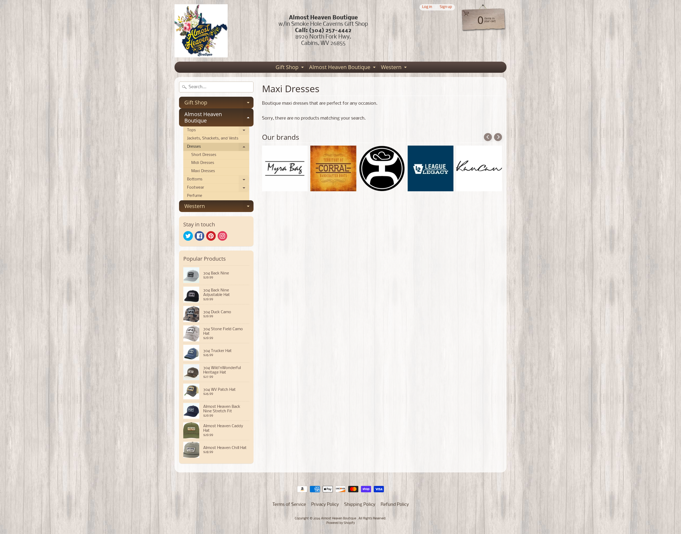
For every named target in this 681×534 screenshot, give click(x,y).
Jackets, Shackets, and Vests (212, 139)
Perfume (194, 196)
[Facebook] (199, 236)
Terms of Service (289, 504)
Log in (427, 7)
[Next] (498, 137)
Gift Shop (290, 68)
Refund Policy (395, 504)
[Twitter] (188, 236)
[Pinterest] (211, 236)
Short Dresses (203, 155)
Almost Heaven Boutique (343, 68)
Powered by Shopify (340, 523)
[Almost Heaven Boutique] (201, 30)
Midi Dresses (202, 163)
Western (394, 68)
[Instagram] (222, 236)
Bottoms (218, 180)
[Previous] (488, 137)
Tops (218, 131)
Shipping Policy (359, 504)
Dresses (218, 148)
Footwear (218, 189)
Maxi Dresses (203, 171)
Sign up (446, 7)
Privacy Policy (325, 504)
